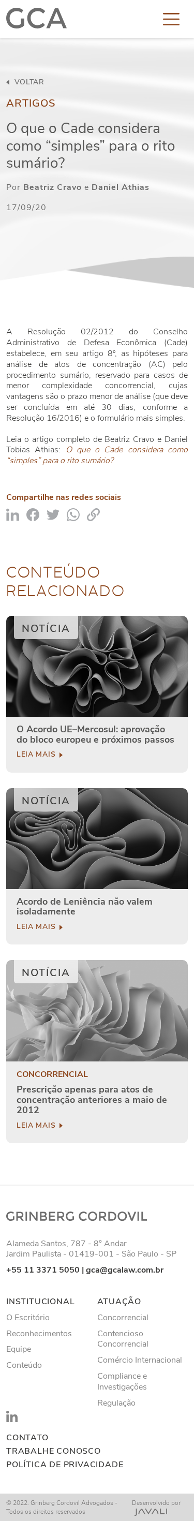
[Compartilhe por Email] (93, 513)
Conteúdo (24, 1365)
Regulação (116, 1403)
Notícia (46, 629)
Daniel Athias (121, 187)
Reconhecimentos (39, 1333)
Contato (27, 1438)
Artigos (31, 103)
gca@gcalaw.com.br (124, 1270)
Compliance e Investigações (122, 1381)
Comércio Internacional (139, 1360)
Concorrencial (52, 1074)
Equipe (18, 1349)
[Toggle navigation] (171, 19)
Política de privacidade (64, 1464)
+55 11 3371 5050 (43, 1270)
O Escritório (28, 1317)
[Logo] (36, 19)
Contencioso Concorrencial (122, 1339)
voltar (28, 82)
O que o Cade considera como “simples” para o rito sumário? (97, 455)
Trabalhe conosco (53, 1451)
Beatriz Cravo (52, 187)
